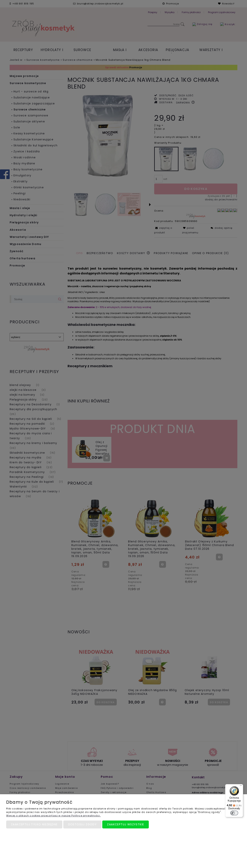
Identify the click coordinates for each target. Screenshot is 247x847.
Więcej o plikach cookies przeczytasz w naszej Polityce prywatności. (53, 815)
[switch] (234, 813)
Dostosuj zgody (82, 824)
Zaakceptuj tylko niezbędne (34, 824)
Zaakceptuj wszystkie (125, 824)
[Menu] (241, 786)
